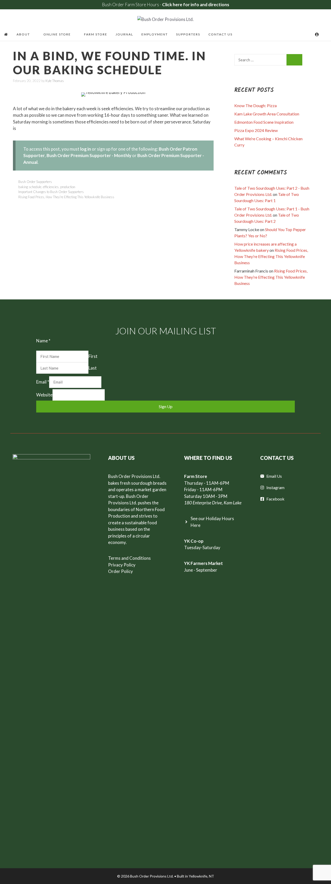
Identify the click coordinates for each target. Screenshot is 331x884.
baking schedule (29, 187)
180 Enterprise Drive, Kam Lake (213, 502)
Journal (124, 34)
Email (42, 382)
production (67, 187)
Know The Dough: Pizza (255, 105)
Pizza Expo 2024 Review (256, 130)
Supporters (188, 34)
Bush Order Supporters (35, 182)
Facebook (275, 498)
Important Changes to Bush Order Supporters (51, 192)
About (23, 34)
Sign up (165, 406)
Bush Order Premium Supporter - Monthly (89, 155)
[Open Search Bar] (325, 34)
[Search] (294, 60)
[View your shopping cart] (309, 34)
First (92, 356)
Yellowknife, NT (201, 876)
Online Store (57, 34)
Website (44, 394)
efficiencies (51, 187)
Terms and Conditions (129, 558)
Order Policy (120, 571)
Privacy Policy (122, 565)
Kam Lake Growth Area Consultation (266, 113)
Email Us (274, 476)
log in (85, 149)
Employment (154, 34)
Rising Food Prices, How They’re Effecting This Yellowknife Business (66, 197)
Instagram (275, 487)
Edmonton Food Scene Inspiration (264, 122)
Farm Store (95, 34)
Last (92, 368)
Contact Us (220, 34)
